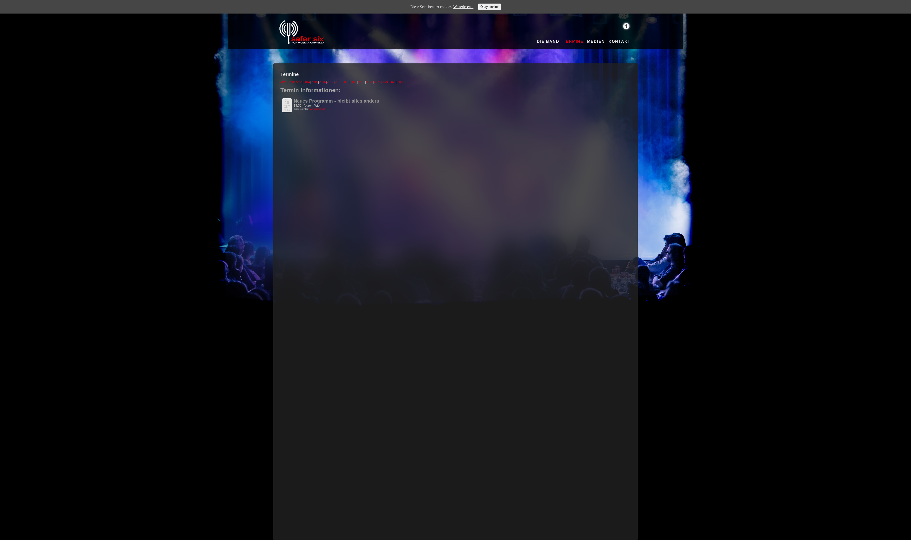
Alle (283, 82)
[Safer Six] (301, 32)
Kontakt (620, 41)
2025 (393, 82)
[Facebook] (626, 26)
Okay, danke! (489, 7)
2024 (385, 82)
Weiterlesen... (463, 7)
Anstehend (295, 82)
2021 (361, 82)
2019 (346, 82)
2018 (338, 82)
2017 (330, 82)
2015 (314, 82)
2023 (377, 82)
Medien (596, 41)
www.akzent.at (317, 109)
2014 (306, 82)
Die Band (548, 41)
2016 (322, 82)
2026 (400, 82)
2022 (369, 82)
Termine (573, 41)
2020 (353, 82)
